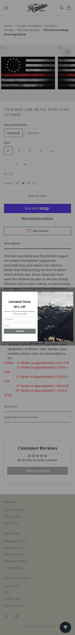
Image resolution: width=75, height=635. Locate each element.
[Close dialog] (70, 293)
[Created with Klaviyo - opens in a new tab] (37, 342)
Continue (20, 331)
